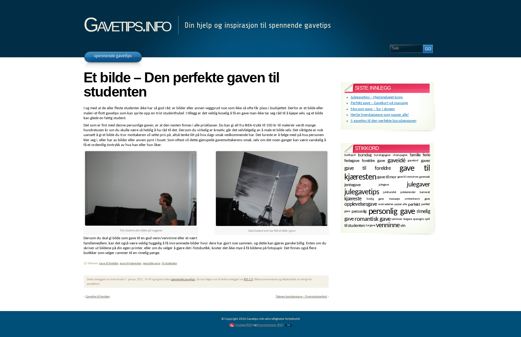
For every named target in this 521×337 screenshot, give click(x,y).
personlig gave (151, 263)
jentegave (352, 185)
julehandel (389, 192)
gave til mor (386, 177)
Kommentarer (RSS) (270, 325)
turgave (370, 225)
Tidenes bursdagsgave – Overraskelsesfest (301, 296)
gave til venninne (407, 177)
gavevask (424, 177)
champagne (400, 155)
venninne (387, 225)
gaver (425, 161)
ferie (426, 155)
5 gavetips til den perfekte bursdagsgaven (383, 121)
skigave (407, 219)
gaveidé (396, 160)
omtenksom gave (417, 199)
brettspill (350, 155)
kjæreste (353, 199)
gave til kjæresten (130, 263)
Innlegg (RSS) (244, 325)
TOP (288, 325)
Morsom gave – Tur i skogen (373, 109)
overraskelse (385, 204)
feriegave (351, 161)
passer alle (400, 204)
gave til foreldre (108, 263)
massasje (394, 199)
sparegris (418, 219)
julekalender (408, 192)
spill (427, 219)
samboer (396, 219)
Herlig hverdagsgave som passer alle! (380, 115)
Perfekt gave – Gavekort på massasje (379, 103)
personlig (359, 211)
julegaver (418, 184)
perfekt (414, 204)
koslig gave (375, 199)
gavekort (413, 160)
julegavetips (361, 192)
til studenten (169, 263)
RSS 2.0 (248, 279)
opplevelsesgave (360, 204)
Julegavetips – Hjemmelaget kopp (377, 97)
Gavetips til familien (98, 296)
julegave (384, 184)
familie (415, 155)
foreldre (368, 161)
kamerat (425, 192)
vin (402, 226)
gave (381, 161)
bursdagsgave (382, 155)
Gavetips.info (127, 25)
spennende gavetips (183, 279)
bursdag (364, 155)
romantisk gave (372, 219)
